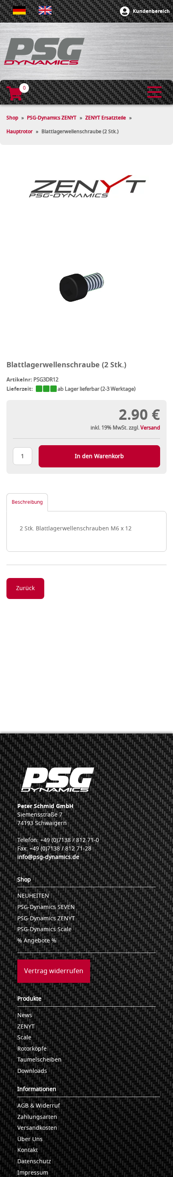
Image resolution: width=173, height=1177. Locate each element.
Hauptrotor (19, 131)
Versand (150, 427)
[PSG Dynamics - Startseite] (44, 51)
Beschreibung (27, 502)
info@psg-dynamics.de (48, 857)
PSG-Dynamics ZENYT (51, 117)
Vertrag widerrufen (53, 971)
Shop (12, 117)
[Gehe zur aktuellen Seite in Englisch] (45, 10)
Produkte (29, 999)
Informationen (36, 1089)
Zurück (25, 588)
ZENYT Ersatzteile (105, 117)
